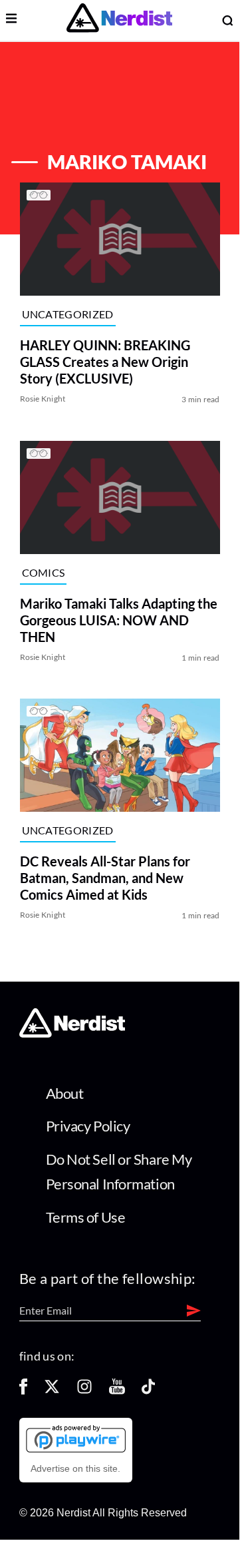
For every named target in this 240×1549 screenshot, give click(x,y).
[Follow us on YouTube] (117, 1390)
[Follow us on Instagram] (84, 1390)
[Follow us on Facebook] (23, 1390)
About (65, 1093)
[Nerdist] (119, 20)
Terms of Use (86, 1217)
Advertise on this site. (75, 1468)
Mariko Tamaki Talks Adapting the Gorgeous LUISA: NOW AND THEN (118, 620)
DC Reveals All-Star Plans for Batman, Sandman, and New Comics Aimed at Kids (105, 877)
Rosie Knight (43, 399)
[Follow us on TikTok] (148, 1390)
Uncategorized (68, 314)
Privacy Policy (88, 1126)
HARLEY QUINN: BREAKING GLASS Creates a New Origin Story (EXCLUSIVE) (105, 362)
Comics (43, 572)
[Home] (72, 1034)
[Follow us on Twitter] (52, 1390)
